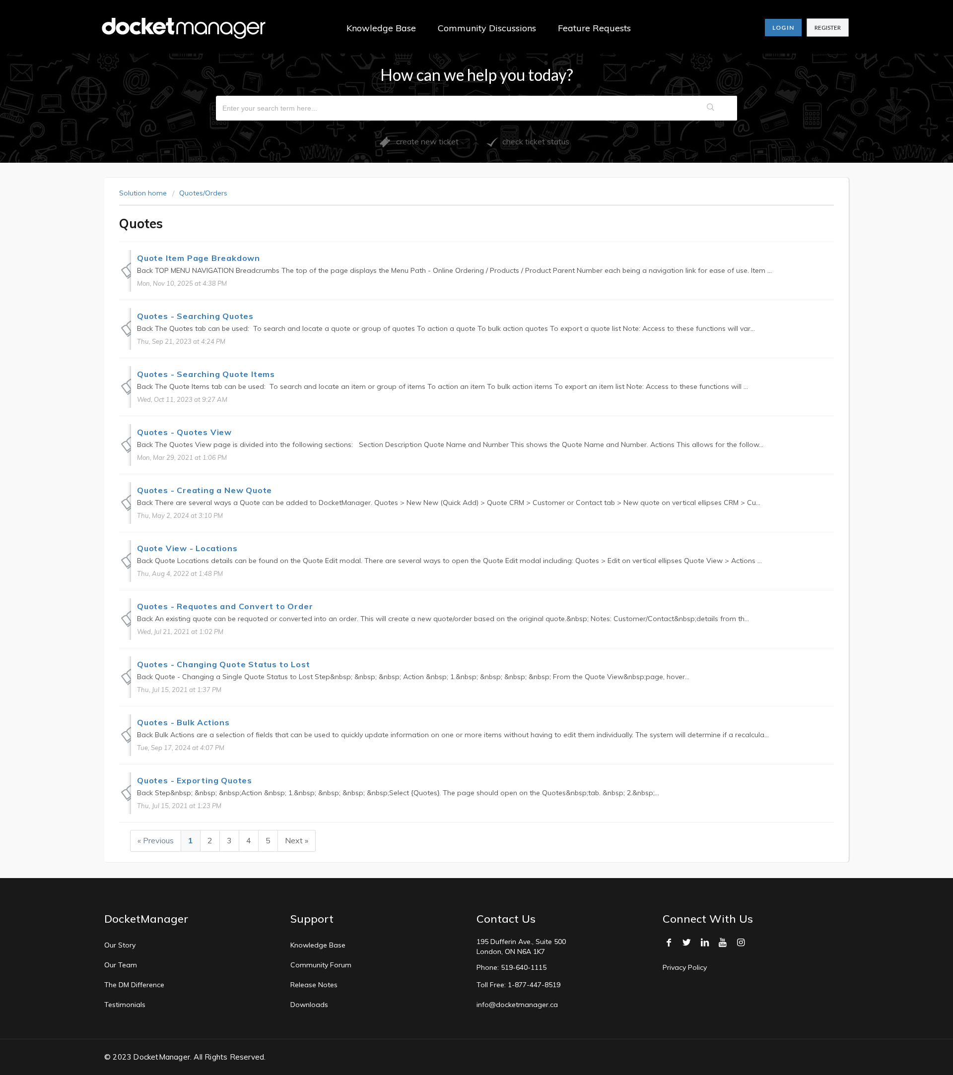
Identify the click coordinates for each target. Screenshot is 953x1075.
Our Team (120, 964)
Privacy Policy (685, 967)
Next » (296, 840)
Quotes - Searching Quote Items (206, 374)
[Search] (711, 108)
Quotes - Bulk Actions (183, 722)
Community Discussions (487, 28)
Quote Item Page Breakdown (198, 258)
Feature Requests (594, 28)
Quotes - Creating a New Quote (204, 490)
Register (828, 27)
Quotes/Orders (203, 193)
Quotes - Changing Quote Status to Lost (223, 664)
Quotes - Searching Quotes (195, 316)
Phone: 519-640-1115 (511, 967)
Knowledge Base (381, 28)
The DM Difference (134, 984)
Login (783, 27)
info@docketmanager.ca (517, 1004)
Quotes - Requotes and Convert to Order (225, 606)
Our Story (120, 945)
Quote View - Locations (187, 548)
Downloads (309, 1004)
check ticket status (533, 141)
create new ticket (424, 141)
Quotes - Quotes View (184, 432)
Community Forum (320, 964)
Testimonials (124, 1004)
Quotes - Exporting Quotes (194, 780)
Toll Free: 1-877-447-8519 (518, 984)
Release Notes (314, 984)
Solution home (144, 193)
